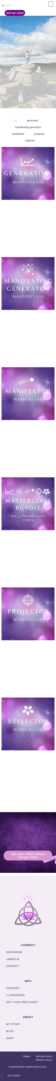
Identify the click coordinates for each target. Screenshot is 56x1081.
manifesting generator (28, 127)
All (15, 120)
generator (32, 120)
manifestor (18, 133)
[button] (51, 4)
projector (39, 133)
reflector (30, 140)
